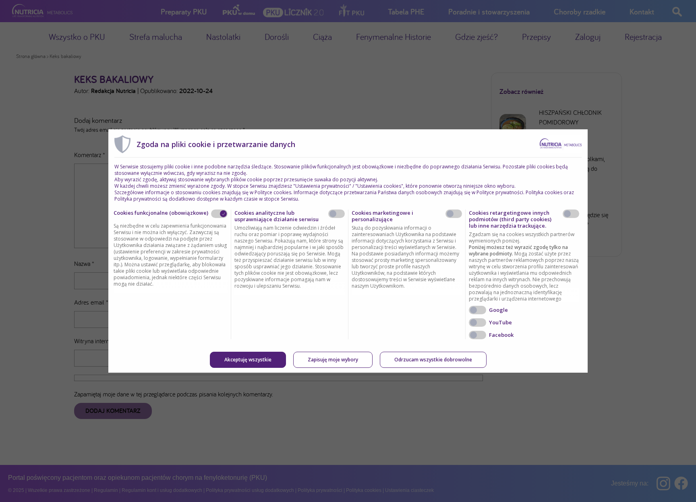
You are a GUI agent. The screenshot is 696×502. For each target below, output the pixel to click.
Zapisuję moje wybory (333, 359)
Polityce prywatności (499, 192)
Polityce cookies (273, 192)
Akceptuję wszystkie (247, 359)
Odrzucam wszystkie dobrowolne (433, 359)
